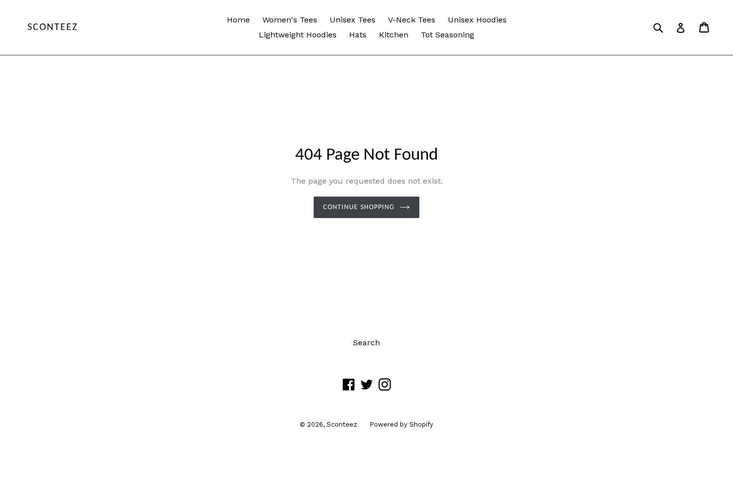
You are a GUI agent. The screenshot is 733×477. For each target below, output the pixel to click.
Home (238, 19)
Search (366, 342)
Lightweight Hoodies (298, 34)
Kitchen (393, 34)
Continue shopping (358, 207)
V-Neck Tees (411, 19)
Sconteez (52, 27)
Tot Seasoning (447, 34)
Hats (357, 34)
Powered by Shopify (401, 424)
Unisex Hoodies (477, 19)
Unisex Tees (352, 19)
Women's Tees (289, 19)
